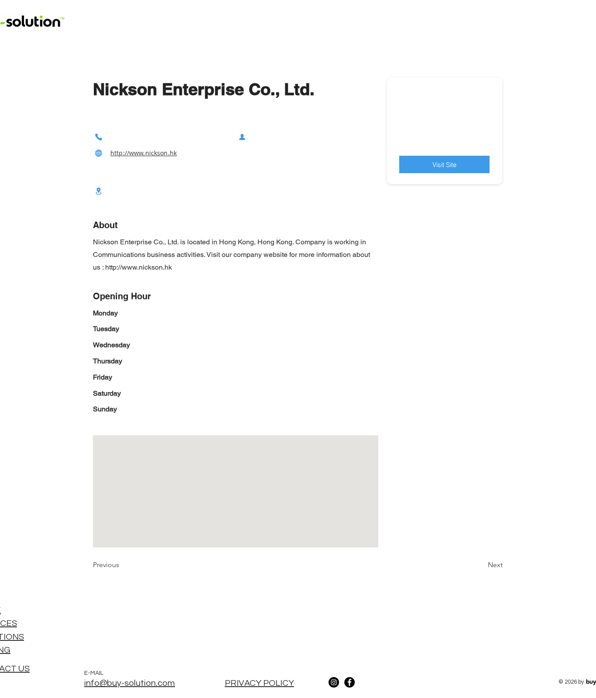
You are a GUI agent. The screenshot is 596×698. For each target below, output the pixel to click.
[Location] (98, 191)
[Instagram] (334, 682)
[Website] (98, 153)
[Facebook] (349, 682)
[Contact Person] (242, 137)
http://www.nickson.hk (143, 153)
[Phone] (98, 137)
